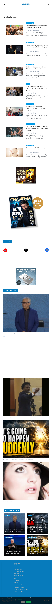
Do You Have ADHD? (7, 501)
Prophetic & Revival (30, 124)
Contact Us (17, 564)
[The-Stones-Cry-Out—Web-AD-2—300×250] (26, 174)
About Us (16, 567)
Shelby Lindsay (29, 30)
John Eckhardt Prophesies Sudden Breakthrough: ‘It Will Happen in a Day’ (19, 459)
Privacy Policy (17, 573)
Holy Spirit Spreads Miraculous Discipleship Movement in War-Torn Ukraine (36, 108)
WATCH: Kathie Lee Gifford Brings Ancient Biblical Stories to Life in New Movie (36, 88)
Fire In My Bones (6, 375)
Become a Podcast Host (20, 585)
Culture (28, 84)
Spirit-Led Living (30, 23)
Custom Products (18, 591)
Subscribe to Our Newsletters (21, 589)
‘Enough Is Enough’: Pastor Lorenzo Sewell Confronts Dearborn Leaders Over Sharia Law (22, 417)
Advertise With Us (19, 587)
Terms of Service (18, 575)
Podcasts (16, 580)
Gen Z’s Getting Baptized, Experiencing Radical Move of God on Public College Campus (37, 128)
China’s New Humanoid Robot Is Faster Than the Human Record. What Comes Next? (37, 529)
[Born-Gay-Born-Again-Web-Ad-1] (26, 276)
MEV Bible (17, 583)
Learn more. (20, 599)
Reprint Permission (19, 571)
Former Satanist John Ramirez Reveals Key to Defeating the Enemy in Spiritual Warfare (37, 47)
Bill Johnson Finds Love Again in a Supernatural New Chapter (16, 333)
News (30, 515)
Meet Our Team (18, 569)
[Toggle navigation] (4, 4)
